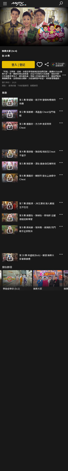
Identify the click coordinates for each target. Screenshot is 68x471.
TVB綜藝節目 (23, 85)
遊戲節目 (34, 85)
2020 (14, 82)
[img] (18, 4)
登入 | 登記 (18, 65)
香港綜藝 (12, 85)
